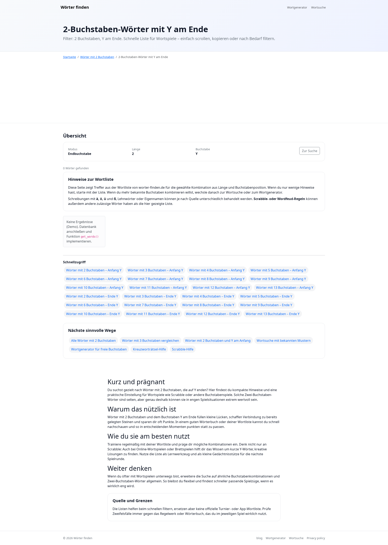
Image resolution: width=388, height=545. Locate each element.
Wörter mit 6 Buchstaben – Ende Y (92, 305)
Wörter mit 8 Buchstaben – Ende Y (208, 305)
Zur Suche (309, 151)
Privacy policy (316, 538)
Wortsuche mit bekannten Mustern (284, 340)
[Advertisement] (194, 92)
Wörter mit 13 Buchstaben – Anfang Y (284, 287)
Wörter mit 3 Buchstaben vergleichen (150, 340)
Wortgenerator (297, 7)
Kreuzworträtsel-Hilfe (149, 349)
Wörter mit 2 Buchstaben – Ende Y (92, 296)
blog (259, 538)
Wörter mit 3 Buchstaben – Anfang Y (155, 270)
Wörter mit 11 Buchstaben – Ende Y (153, 314)
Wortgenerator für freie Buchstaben (99, 349)
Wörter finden (75, 7)
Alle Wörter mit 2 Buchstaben (93, 340)
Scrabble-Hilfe (182, 349)
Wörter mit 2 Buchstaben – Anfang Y (93, 270)
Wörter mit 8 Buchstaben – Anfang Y (217, 279)
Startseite (69, 57)
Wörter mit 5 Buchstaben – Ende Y (266, 296)
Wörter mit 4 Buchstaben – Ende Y (208, 296)
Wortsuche (318, 7)
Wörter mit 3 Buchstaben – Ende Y (150, 296)
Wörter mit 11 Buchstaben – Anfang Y (158, 287)
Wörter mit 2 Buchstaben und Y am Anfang (218, 340)
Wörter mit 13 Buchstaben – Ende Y (272, 314)
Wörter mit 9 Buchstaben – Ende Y (266, 305)
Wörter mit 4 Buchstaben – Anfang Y (217, 270)
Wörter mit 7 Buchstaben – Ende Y (150, 305)
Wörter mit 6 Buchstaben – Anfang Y (93, 279)
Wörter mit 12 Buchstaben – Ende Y (213, 314)
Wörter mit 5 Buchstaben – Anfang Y (278, 270)
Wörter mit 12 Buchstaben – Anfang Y (221, 287)
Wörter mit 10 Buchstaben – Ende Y (93, 314)
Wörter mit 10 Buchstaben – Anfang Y (94, 287)
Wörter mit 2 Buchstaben (97, 57)
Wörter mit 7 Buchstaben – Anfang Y (155, 279)
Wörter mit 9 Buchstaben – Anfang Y (278, 279)
